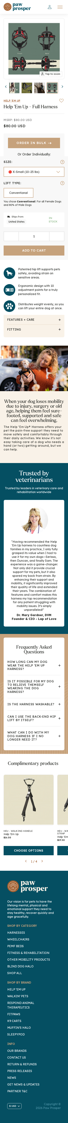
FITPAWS (13, 1014)
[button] (25, 861)
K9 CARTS (14, 1021)
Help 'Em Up (12, 100)
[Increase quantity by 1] (57, 236)
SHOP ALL (14, 973)
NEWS (11, 1077)
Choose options (28, 850)
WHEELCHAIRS (18, 939)
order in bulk (34, 143)
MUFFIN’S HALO (19, 1027)
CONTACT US (16, 1057)
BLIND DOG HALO (20, 966)
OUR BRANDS (17, 1051)
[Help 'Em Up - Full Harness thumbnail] (14, 88)
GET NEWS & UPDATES (23, 1084)
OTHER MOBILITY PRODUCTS (28, 959)
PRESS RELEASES (19, 1071)
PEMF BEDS (15, 946)
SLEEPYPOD (16, 1034)
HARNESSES (16, 932)
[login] (49, 7)
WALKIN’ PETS (17, 996)
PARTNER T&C (17, 1091)
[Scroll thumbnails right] (62, 86)
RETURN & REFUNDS (22, 1064)
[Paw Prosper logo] (17, 7)
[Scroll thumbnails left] (6, 86)
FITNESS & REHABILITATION (28, 953)
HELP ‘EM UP (16, 989)
